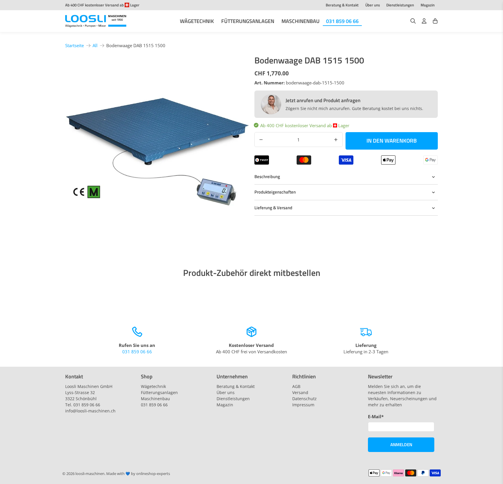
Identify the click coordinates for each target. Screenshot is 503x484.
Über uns (372, 5)
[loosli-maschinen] (95, 21)
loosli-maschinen (90, 473)
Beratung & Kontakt (342, 5)
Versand (300, 392)
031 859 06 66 (342, 21)
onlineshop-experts (153, 473)
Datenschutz (304, 398)
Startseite (74, 45)
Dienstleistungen (400, 5)
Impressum (303, 404)
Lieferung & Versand (273, 207)
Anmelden (401, 444)
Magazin (428, 5)
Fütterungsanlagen (247, 21)
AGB (296, 386)
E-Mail (376, 416)
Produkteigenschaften (275, 192)
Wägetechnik (197, 21)
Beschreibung (267, 176)
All (95, 45)
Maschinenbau (300, 21)
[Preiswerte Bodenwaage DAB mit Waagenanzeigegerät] (157, 147)
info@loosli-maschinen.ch (90, 411)
